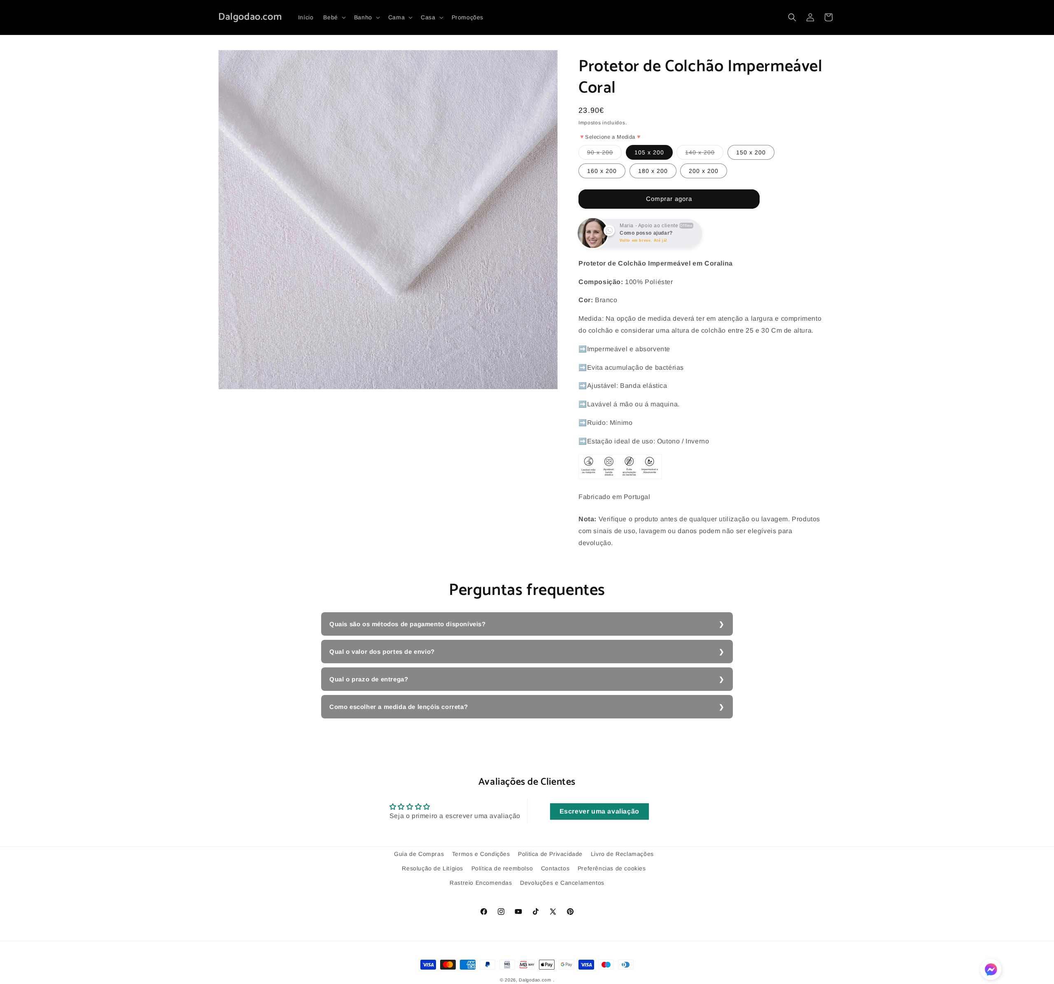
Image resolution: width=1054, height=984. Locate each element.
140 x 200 (704, 154)
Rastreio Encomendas (481, 882)
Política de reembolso (502, 868)
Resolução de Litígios (432, 868)
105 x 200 (649, 152)
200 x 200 (703, 171)
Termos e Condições (481, 854)
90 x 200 (604, 154)
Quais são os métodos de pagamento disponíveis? (407, 623)
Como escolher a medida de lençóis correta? (398, 706)
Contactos (555, 868)
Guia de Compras (419, 854)
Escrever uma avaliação (599, 811)
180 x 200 (653, 171)
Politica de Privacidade (550, 854)
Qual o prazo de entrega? (368, 679)
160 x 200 (602, 171)
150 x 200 (751, 152)
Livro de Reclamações (622, 854)
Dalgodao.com (535, 979)
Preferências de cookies (612, 868)
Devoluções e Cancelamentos (562, 882)
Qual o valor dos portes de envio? (382, 651)
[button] (333, 17)
